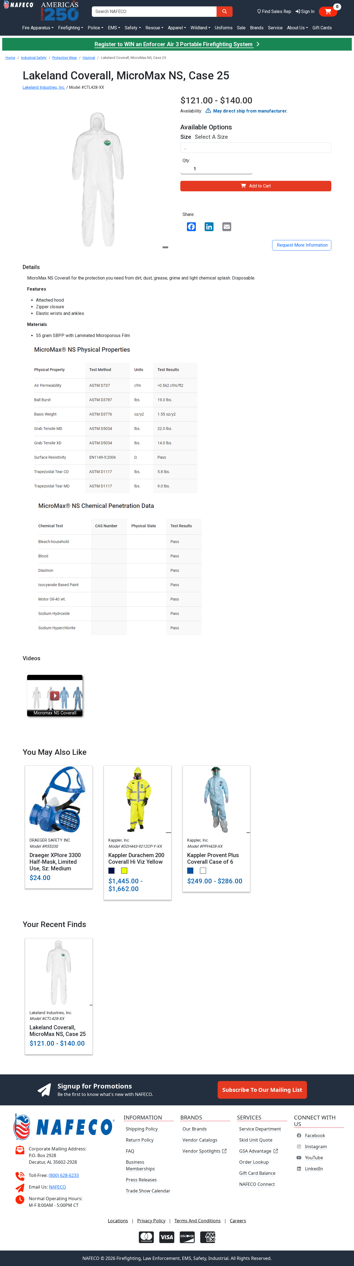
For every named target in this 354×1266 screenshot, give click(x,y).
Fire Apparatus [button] (36, 27)
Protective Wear (64, 58)
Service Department (260, 1129)
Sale (241, 27)
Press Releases (141, 1180)
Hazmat (89, 58)
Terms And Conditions (198, 1221)
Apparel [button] (175, 27)
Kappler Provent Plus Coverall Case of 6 (213, 858)
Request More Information (302, 245)
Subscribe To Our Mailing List (262, 1089)
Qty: (186, 160)
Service (275, 27)
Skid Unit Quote (255, 1140)
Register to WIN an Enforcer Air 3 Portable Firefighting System (174, 44)
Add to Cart (260, 186)
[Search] (225, 11)
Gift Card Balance (257, 1173)
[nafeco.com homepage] (18, 11)
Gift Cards (322, 27)
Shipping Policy (142, 1129)
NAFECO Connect (257, 1184)
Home (10, 58)
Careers (238, 1221)
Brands (257, 27)
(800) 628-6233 (64, 1175)
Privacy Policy (151, 1221)
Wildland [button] (199, 27)
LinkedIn (314, 1169)
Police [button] (94, 27)
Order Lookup (254, 1162)
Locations (118, 1221)
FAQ (130, 1151)
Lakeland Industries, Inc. (44, 87)
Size (185, 137)
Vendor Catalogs (200, 1140)
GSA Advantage (255, 1151)
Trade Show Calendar (148, 1191)
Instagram (316, 1147)
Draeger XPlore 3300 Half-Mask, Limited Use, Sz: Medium (55, 862)
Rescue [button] (152, 27)
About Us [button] (296, 27)
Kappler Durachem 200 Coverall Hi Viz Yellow (136, 858)
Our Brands (195, 1129)
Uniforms (224, 27)
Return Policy (139, 1140)
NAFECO (57, 1187)
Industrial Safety (33, 58)
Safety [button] (131, 27)
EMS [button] (112, 27)
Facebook (315, 1135)
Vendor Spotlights (202, 1151)
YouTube (314, 1158)
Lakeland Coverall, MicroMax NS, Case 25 (58, 1030)
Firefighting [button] (69, 27)
